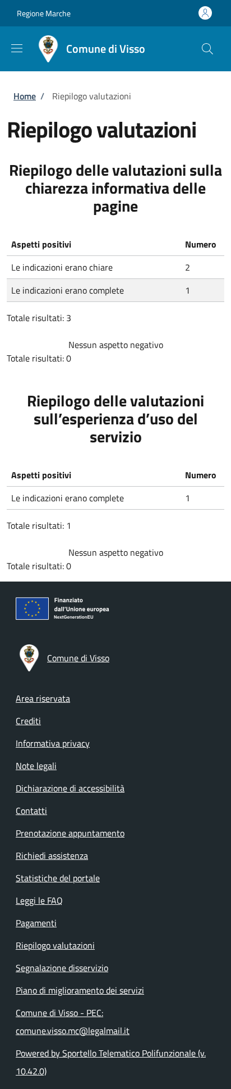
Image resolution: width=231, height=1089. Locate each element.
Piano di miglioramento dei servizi (80, 990)
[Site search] (207, 49)
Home (24, 96)
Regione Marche (44, 13)
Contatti (31, 810)
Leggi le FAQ (39, 900)
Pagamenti (36, 923)
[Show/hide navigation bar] (17, 48)
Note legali (36, 765)
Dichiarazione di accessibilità (70, 788)
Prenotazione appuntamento (70, 833)
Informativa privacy (53, 743)
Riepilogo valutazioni (55, 945)
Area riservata (43, 698)
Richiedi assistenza (52, 855)
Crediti (28, 720)
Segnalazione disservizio (62, 967)
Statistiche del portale (58, 878)
